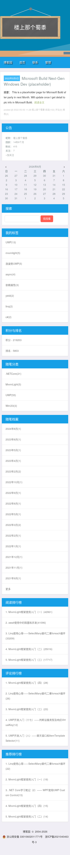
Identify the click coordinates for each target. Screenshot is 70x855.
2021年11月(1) (14, 567)
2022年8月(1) (13, 503)
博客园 (8, 62)
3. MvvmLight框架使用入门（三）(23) (27, 709)
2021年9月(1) (13, 578)
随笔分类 (12, 364)
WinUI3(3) (11, 405)
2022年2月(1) (13, 535)
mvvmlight (13, 253)
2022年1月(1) (13, 546)
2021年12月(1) (14, 557)
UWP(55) (11, 395)
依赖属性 (12, 285)
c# (8, 317)
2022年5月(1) (13, 514)
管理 (48, 62)
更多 (8, 589)
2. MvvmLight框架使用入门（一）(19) (27, 779)
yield (10, 295)
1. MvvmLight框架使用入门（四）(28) (27, 682)
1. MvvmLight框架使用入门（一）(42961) (29, 612)
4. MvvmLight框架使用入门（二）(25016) (29, 649)
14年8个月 (18, 142)
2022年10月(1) (14, 482)
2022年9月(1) (13, 493)
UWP (11, 242)
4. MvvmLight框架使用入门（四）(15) (27, 806)
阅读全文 (39, 102)
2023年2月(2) (13, 471)
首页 (22, 62)
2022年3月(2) (13, 525)
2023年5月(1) (13, 450)
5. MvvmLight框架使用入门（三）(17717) (29, 659)
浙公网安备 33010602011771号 (25, 836)
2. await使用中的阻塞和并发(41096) (26, 622)
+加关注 (10, 155)
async (10, 274)
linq (9, 306)
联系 (35, 62)
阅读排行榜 (14, 602)
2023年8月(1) (13, 439)
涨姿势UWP (14, 263)
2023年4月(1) (13, 461)
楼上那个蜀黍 (30, 27)
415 (15, 146)
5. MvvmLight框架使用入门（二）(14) (27, 816)
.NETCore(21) (13, 373)
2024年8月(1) (13, 428)
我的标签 (12, 232)
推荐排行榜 (14, 754)
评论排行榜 (14, 673)
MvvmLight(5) (13, 384)
